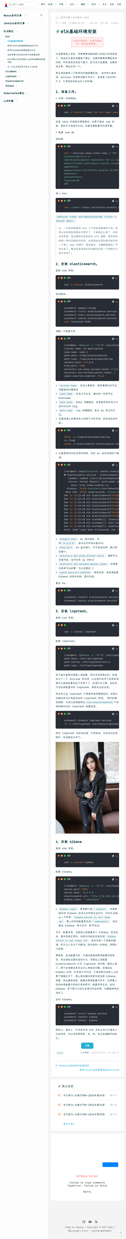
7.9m (105, 23)
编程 (83, 4)
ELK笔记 (77, 17)
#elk (60, 1053)
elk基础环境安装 (15, 41)
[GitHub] (84, 1222)
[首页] (57, 17)
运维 (50, 4)
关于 (104, 4)
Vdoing (79, 1227)
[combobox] (22, 4)
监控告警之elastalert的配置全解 (23, 54)
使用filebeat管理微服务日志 (21, 50)
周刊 (94, 4)
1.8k (95, 23)
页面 (119, 4)
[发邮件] (90, 1222)
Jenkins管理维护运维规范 (74, 1065)
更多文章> (69, 1123)
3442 (115, 23)
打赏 (87, 1045)
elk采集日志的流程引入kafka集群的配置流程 (26, 60)
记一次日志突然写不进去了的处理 (22, 66)
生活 (72, 4)
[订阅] (96, 1222)
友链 (112, 4)
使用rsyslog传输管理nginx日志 (22, 45)
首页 (43, 4)
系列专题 (65, 17)
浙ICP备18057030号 (102, 1231)
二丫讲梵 (62, 23)
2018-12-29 (78, 23)
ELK (87, 17)
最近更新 (67, 1086)
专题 (61, 4)
